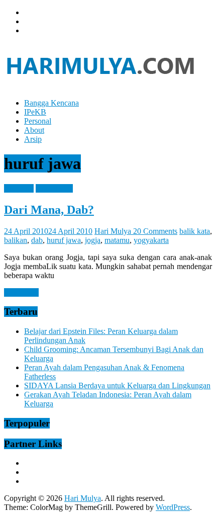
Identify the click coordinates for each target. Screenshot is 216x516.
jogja (92, 240)
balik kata (194, 231)
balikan (15, 240)
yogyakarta (151, 240)
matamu (117, 240)
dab (37, 240)
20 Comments (155, 231)
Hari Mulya (113, 231)
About (34, 130)
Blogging (19, 188)
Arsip (33, 139)
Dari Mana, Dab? (49, 209)
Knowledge (54, 188)
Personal (37, 121)
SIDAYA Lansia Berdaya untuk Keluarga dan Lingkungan (117, 385)
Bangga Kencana (51, 103)
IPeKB (35, 112)
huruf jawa (64, 240)
